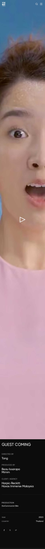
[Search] (37, 4)
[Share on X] (10, 530)
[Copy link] (15, 530)
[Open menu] (41, 4)
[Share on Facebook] (4, 530)
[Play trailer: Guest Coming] (22, 219)
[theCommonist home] (4, 4)
